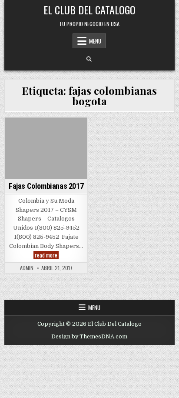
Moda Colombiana (45, 141)
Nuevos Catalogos (45, 150)
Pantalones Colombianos (45, 159)
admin (26, 268)
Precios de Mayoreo (45, 168)
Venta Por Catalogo (46, 177)
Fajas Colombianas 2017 (46, 186)
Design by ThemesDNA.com (89, 337)
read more (47, 255)
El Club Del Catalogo (89, 9)
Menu (95, 41)
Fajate (73, 132)
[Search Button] (89, 59)
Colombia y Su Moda (34, 132)
